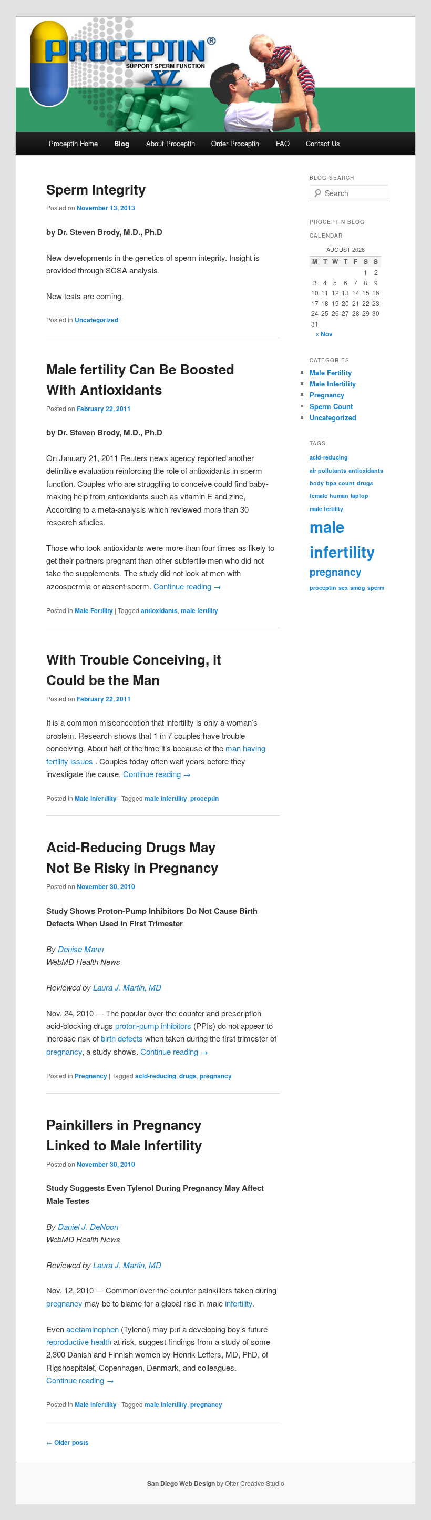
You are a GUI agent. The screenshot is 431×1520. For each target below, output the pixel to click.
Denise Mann (81, 948)
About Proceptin (170, 143)
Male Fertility (94, 610)
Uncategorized (96, 319)
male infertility (166, 798)
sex (343, 587)
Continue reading (187, 585)
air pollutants (328, 470)
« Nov (324, 334)
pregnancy (64, 1051)
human (339, 495)
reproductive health (78, 1341)
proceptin (204, 798)
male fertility (199, 610)
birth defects (122, 1038)
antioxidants (159, 610)
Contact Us (323, 143)
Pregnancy (91, 1075)
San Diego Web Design (181, 1483)
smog (357, 587)
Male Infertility (96, 798)
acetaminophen (92, 1328)
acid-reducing (155, 1075)
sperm (375, 587)
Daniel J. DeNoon (88, 1226)
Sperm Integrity (96, 189)
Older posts (67, 1442)
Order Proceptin (235, 143)
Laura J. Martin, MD (127, 987)
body (317, 483)
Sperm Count (331, 406)
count (346, 483)
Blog (121, 143)
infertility (238, 1303)
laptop (359, 495)
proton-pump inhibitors (153, 1025)
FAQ (283, 143)
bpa (331, 483)
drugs (188, 1075)
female (318, 495)
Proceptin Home (73, 143)
